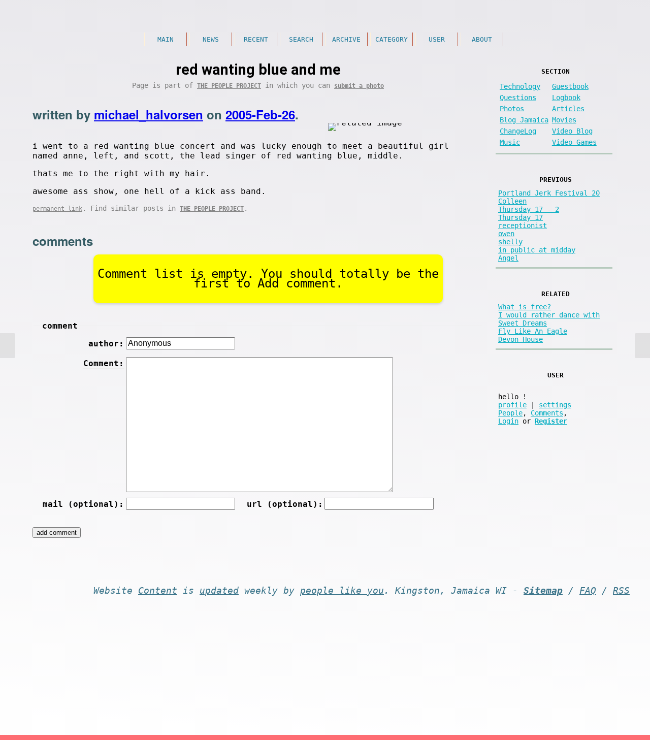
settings (555, 405)
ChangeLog (518, 131)
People (510, 413)
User (437, 39)
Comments (547, 413)
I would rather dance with (549, 315)
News (211, 39)
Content (157, 591)
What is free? (524, 307)
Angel (508, 258)
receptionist (522, 225)
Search (301, 39)
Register (551, 421)
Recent (256, 39)
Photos (512, 109)
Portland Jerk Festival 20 (549, 193)
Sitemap (543, 591)
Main (165, 39)
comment (60, 326)
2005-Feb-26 (260, 114)
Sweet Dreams (522, 323)
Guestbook (570, 86)
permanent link (57, 208)
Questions (518, 97)
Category (391, 39)
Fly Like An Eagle (532, 331)
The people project (229, 85)
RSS (621, 591)
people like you (342, 591)
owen (506, 234)
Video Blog (572, 131)
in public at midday (536, 250)
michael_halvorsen (148, 114)
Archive (346, 39)
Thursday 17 (520, 217)
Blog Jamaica (524, 120)
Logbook (566, 97)
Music (510, 142)
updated (219, 591)
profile (512, 405)
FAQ (587, 591)
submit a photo (359, 85)
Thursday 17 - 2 (528, 209)
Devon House (520, 339)
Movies (564, 120)
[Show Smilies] (405, 362)
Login (508, 421)
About (482, 39)
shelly (510, 242)
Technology (520, 86)
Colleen (512, 201)
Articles (568, 109)
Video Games (574, 142)
